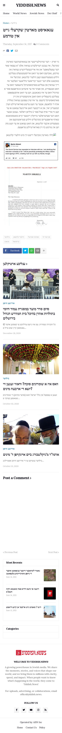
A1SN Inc (37, 722)
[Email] (16, 50)
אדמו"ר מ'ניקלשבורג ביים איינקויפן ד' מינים (31, 454)
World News (19, 13)
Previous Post (11, 552)
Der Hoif (52, 13)
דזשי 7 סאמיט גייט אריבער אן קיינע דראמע (23, 607)
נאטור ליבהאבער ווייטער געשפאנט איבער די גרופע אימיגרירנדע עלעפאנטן (23, 572)
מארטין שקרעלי (33, 237)
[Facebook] (8, 50)
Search (58, 5)
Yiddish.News (31, 5)
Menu (4, 5)
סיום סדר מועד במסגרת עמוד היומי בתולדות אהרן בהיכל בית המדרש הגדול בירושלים (29, 314)
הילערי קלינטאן (18, 237)
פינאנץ (7, 241)
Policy (42, 727)
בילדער (14, 23)
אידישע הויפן (9, 303)
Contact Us (31, 727)
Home (6, 13)
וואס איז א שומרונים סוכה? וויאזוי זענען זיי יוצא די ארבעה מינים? (30, 386)
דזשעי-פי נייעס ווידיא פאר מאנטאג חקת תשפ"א (22, 590)
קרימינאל (16, 241)
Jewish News (37, 13)
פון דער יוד (46, 237)
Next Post (52, 552)
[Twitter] (12, 50)
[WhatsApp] (31, 250)
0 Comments (42, 44)
